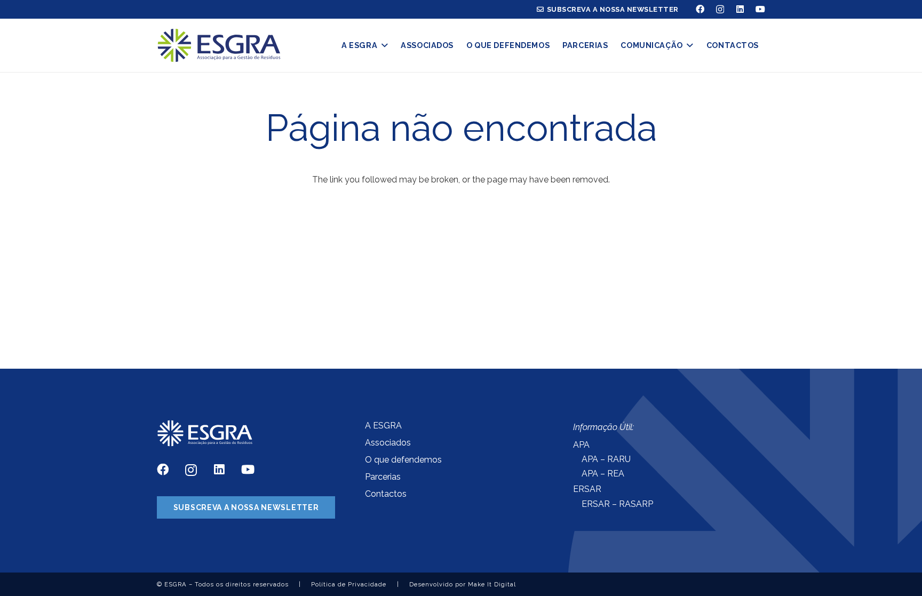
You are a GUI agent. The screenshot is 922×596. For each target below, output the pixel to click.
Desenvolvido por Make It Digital (462, 584)
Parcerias (383, 477)
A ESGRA (383, 425)
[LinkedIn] (740, 9)
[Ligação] (219, 45)
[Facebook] (700, 9)
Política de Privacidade (348, 584)
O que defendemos (403, 460)
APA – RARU (606, 459)
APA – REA (603, 473)
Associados (388, 443)
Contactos (386, 494)
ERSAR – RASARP (617, 504)
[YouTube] (760, 9)
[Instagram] (720, 9)
